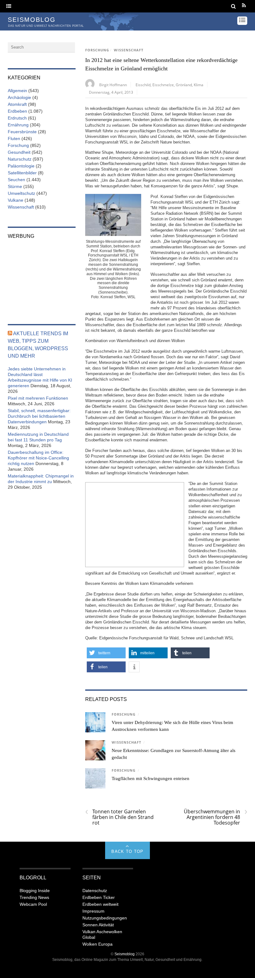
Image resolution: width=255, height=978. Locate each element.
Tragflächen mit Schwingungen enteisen (150, 778)
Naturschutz (19, 159)
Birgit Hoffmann (113, 84)
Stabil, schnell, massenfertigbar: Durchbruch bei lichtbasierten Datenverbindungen (39, 416)
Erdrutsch (17, 117)
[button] (106, 652)
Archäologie (19, 97)
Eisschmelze (163, 84)
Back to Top (127, 851)
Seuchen (16, 179)
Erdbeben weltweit (100, 904)
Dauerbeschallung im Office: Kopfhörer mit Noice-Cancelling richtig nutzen (38, 458)
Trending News (34, 897)
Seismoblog (124, 954)
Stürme (15, 186)
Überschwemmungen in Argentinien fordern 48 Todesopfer (215, 817)
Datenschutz (94, 890)
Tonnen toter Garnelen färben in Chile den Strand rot (119, 817)
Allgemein (17, 90)
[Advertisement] (134, 524)
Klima (198, 84)
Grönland (184, 84)
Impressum (93, 911)
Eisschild (143, 84)
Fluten (14, 138)
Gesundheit (19, 152)
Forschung (97, 50)
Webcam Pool (33, 904)
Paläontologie (21, 165)
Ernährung (18, 124)
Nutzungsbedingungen (104, 917)
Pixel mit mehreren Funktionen (38, 398)
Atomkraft (17, 104)
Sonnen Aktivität (98, 924)
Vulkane (15, 200)
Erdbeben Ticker (98, 897)
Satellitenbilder (22, 172)
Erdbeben (17, 111)
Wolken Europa (97, 944)
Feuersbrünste (22, 131)
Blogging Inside (35, 890)
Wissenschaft (128, 50)
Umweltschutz (21, 193)
